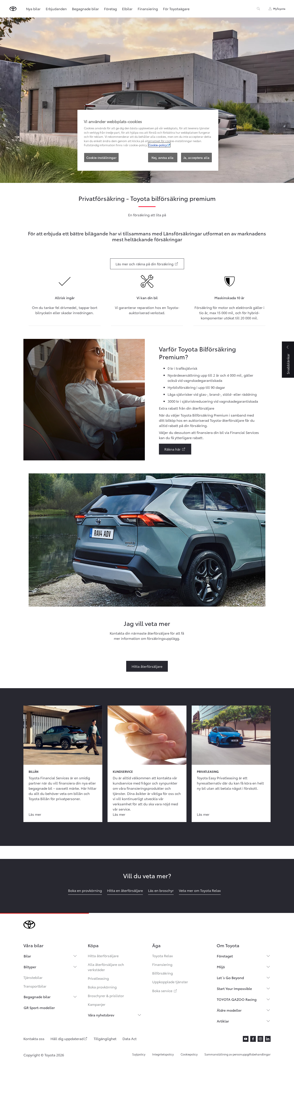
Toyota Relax (162, 955)
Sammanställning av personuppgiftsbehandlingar (237, 1054)
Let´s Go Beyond (230, 977)
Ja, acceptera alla (196, 157)
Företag (110, 8)
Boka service (165, 990)
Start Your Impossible (234, 988)
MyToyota (279, 8)
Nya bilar (33, 8)
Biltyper (30, 966)
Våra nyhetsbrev (101, 1014)
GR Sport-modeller (39, 1007)
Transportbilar (34, 985)
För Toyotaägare (176, 8)
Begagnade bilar (85, 8)
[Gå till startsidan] (13, 8)
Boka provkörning (102, 986)
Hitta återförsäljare (103, 955)
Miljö (221, 966)
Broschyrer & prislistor (106, 995)
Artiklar (223, 1020)
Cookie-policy (158, 145)
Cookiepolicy (189, 1054)
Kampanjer (96, 1004)
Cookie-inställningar (101, 157)
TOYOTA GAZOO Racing (236, 999)
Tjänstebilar (32, 977)
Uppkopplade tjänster (170, 981)
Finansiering (148, 8)
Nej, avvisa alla (162, 157)
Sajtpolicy (138, 1054)
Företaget (225, 955)
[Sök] (258, 8)
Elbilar (127, 8)
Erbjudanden (56, 8)
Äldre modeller (229, 1010)
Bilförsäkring (162, 972)
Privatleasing (98, 978)
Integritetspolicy (163, 1054)
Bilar (27, 955)
